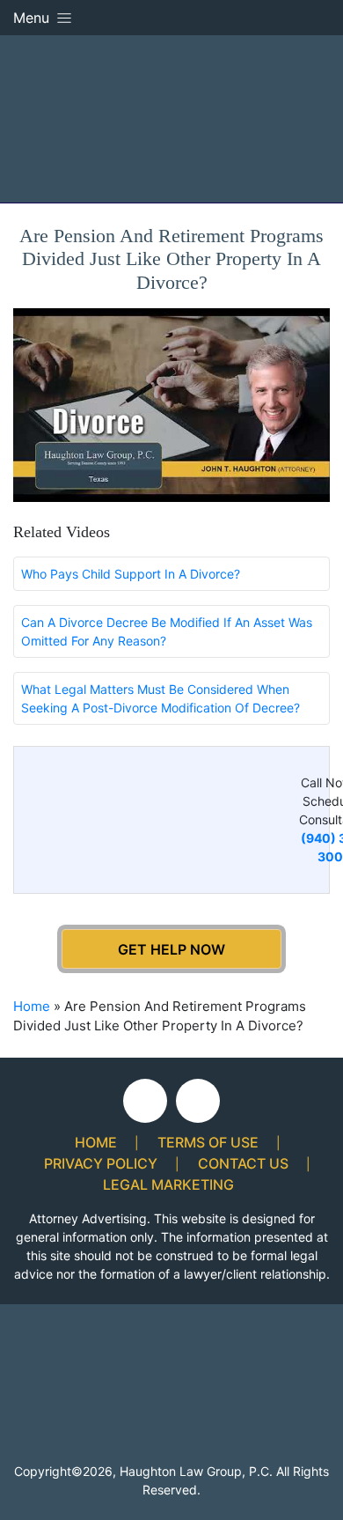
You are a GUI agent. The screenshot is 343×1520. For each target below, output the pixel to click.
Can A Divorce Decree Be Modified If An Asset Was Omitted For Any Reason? (166, 631)
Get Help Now (171, 949)
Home (31, 1006)
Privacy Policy (100, 1163)
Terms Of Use (208, 1142)
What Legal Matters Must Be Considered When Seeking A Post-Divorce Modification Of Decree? (160, 698)
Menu (33, 17)
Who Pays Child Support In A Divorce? (130, 573)
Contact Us (243, 1163)
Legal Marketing (168, 1184)
